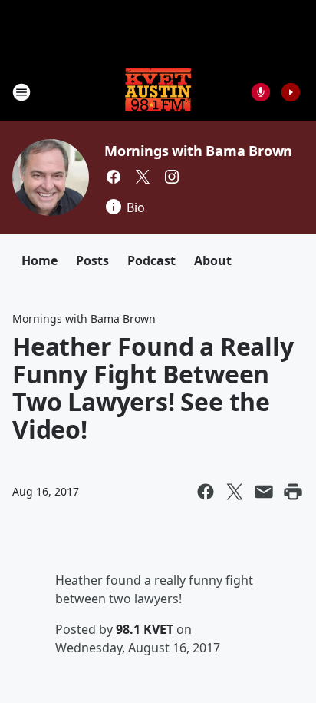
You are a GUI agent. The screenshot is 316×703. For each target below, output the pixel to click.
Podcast (151, 260)
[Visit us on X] (142, 176)
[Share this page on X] (234, 491)
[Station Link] (158, 92)
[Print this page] (293, 491)
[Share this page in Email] (264, 491)
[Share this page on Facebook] (205, 491)
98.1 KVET (144, 629)
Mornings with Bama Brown (198, 150)
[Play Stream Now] (290, 92)
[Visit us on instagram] (172, 176)
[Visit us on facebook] (113, 176)
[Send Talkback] (261, 92)
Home (39, 260)
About (213, 260)
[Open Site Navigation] (21, 92)
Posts (92, 260)
